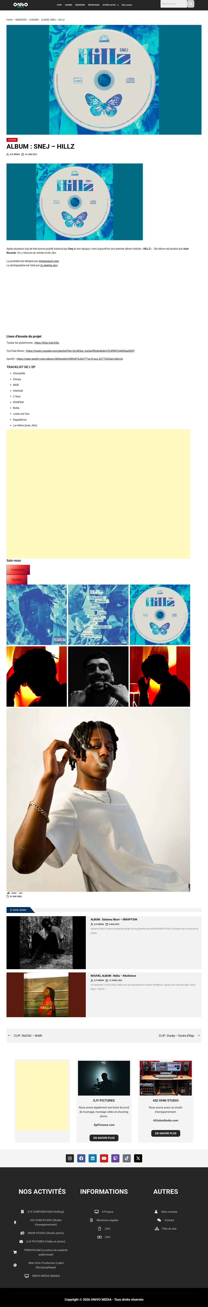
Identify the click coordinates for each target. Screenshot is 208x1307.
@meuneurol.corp (49, 261)
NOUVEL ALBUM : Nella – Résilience (113, 975)
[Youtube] (104, 1158)
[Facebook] (81, 1158)
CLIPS (59, 5)
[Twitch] (115, 1158)
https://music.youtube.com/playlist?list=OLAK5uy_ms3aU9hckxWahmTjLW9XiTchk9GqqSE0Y (80, 350)
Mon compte (127, 5)
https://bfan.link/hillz (47, 342)
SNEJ (19, 896)
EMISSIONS (80, 5)
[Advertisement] (98, 494)
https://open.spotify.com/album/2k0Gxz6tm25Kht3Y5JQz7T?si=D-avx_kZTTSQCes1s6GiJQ (70, 358)
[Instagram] (70, 1158)
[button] (110, 5)
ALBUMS (68, 5)
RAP (14, 896)
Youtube (17, 579)
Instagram (18, 569)
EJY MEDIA (15, 154)
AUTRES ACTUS (109, 5)
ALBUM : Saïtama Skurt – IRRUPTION (114, 919)
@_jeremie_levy (49, 265)
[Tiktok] (127, 1158)
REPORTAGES (93, 5)
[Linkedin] (93, 1158)
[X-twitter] (138, 1158)
